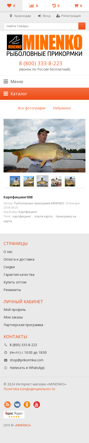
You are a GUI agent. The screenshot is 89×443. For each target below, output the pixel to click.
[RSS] (7, 404)
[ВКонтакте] (17, 404)
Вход (46, 16)
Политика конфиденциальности (29, 389)
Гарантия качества (19, 274)
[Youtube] (36, 404)
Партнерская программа (23, 324)
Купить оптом (15, 282)
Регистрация (71, 16)
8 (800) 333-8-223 (40, 63)
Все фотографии (31, 108)
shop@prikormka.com (26, 360)
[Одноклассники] (27, 404)
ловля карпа (43, 216)
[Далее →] (44, 146)
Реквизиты (12, 289)
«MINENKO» (22, 425)
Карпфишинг (28, 212)
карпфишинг (22, 216)
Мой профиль (15, 309)
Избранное (62, 108)
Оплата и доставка (19, 259)
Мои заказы (13, 317)
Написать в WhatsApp (27, 367)
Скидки (9, 267)
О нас (8, 251)
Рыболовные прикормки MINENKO (39, 203)
